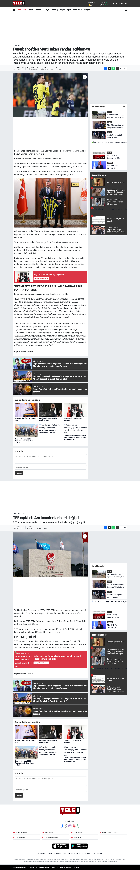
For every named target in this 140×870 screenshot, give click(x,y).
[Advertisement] (70, 28)
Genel (109, 112)
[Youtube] (74, 826)
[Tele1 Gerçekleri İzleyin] (19, 3)
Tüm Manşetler (20, 837)
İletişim (87, 10)
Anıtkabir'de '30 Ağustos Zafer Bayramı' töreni (116, 116)
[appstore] (61, 846)
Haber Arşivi (77, 837)
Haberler (16, 45)
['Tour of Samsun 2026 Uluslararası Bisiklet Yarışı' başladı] (26, 430)
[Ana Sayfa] (14, 9)
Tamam (125, 867)
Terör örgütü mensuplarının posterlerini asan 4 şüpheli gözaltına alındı (115, 136)
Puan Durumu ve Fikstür (110, 832)
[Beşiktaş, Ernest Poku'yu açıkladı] (75, 410)
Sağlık (62, 10)
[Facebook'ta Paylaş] (105, 68)
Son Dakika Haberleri (51, 837)
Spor (69, 10)
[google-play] (79, 846)
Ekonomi (38, 10)
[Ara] (126, 3)
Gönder (19, 473)
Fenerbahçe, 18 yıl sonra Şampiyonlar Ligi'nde (48, 431)
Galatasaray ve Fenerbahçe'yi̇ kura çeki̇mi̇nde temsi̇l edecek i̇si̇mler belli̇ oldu (75, 437)
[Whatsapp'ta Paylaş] (113, 68)
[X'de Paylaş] (109, 68)
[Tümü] (124, 107)
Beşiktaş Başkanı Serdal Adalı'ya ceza (48, 419)
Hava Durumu (49, 832)
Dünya (46, 10)
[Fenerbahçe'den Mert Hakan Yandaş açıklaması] (50, 95)
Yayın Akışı (77, 10)
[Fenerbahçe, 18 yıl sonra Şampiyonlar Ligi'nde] (50, 426)
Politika (110, 162)
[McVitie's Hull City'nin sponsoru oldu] (26, 410)
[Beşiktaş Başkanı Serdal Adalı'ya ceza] (50, 410)
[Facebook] (62, 826)
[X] (66, 826)
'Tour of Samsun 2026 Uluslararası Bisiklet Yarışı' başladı (24, 441)
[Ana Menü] (126, 9)
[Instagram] (70, 826)
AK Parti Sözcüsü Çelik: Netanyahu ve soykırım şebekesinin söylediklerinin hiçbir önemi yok (115, 167)
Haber (30, 10)
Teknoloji (54, 10)
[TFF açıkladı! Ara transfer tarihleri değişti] (50, 554)
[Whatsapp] (77, 826)
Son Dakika (21, 10)
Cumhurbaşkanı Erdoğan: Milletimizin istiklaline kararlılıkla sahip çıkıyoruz (115, 126)
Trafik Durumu (78, 832)
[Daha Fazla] (117, 68)
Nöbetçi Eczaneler (21, 832)
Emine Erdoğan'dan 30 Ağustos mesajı (113, 156)
